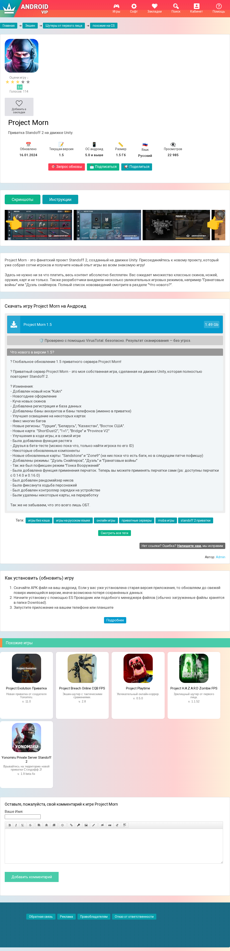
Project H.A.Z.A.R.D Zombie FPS (193, 688)
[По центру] (46, 825)
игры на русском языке (73, 520)
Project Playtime (138, 688)
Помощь (219, 11)
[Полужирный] (9, 825)
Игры (116, 11)
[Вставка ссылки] (71, 825)
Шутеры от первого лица (64, 25)
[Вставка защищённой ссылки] (78, 825)
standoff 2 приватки (195, 520)
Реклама (66, 916)
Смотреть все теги (114, 533)
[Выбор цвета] (93, 825)
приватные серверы (137, 520)
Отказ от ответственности (134, 916)
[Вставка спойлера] (124, 825)
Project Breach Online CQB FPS (82, 688)
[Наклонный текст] (16, 825)
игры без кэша (39, 520)
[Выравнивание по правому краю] (54, 825)
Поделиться (136, 166)
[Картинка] (86, 825)
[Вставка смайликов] (62, 825)
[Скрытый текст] (102, 825)
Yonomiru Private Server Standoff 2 (26, 759)
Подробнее (115, 620)
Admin (220, 557)
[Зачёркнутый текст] (30, 825)
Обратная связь (41, 916)
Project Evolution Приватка (26, 688)
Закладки (155, 11)
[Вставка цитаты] (110, 825)
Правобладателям (94, 916)
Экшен (30, 25)
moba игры (166, 520)
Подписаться (103, 166)
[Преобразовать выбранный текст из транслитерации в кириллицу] (117, 825)
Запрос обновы (66, 166)
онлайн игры (106, 520)
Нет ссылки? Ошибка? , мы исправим (182, 546)
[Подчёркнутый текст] (23, 825)
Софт (134, 11)
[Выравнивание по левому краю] (39, 825)
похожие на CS (104, 25)
